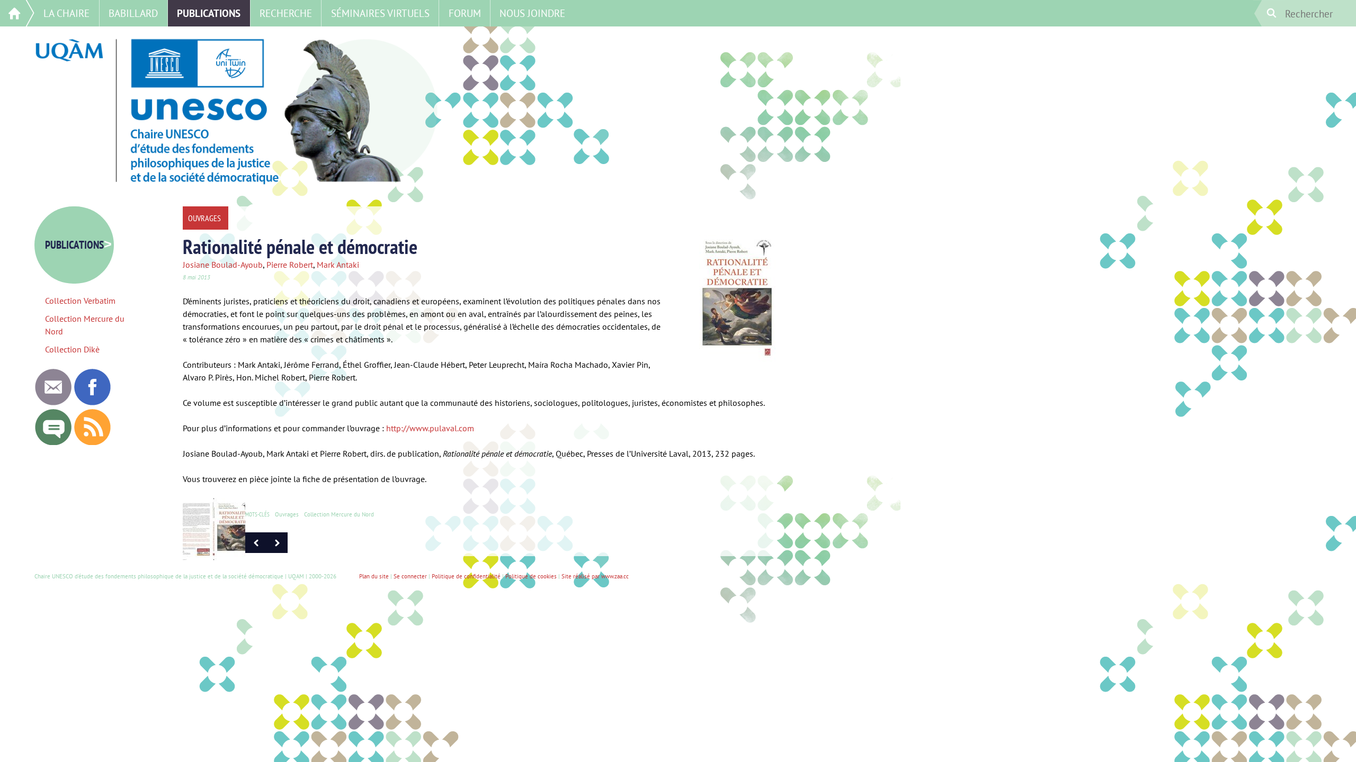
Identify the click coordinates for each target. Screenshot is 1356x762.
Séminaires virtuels (380, 13)
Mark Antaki (338, 264)
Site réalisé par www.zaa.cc (595, 576)
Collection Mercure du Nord (339, 514)
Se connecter (410, 576)
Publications (208, 13)
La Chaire (66, 13)
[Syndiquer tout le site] (92, 442)
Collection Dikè (72, 349)
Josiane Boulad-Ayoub (223, 264)
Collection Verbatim (80, 300)
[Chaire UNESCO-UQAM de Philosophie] (92, 402)
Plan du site (374, 576)
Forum (465, 13)
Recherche (286, 13)
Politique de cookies (531, 576)
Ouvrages (287, 514)
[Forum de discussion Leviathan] (53, 442)
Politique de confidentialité (466, 576)
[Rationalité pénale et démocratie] (277, 550)
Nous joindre (532, 13)
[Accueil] (17, 13)
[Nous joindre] (53, 402)
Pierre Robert (289, 264)
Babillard (133, 13)
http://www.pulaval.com (430, 428)
